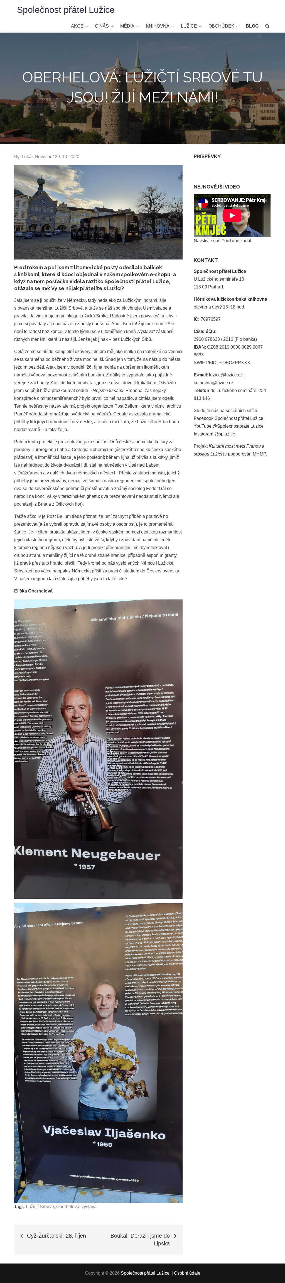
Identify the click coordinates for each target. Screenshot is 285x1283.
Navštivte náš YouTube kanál (222, 240)
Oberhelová (67, 1206)
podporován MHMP (247, 454)
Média (127, 26)
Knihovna (157, 26)
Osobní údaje (187, 1273)
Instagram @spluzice (214, 434)
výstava (89, 1206)
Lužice (189, 26)
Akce (77, 26)
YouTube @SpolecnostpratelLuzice (229, 426)
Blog (252, 26)
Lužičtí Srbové (40, 1206)
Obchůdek (221, 26)
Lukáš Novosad (37, 156)
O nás (102, 26)
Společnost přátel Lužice (66, 10)
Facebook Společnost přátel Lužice (228, 418)
